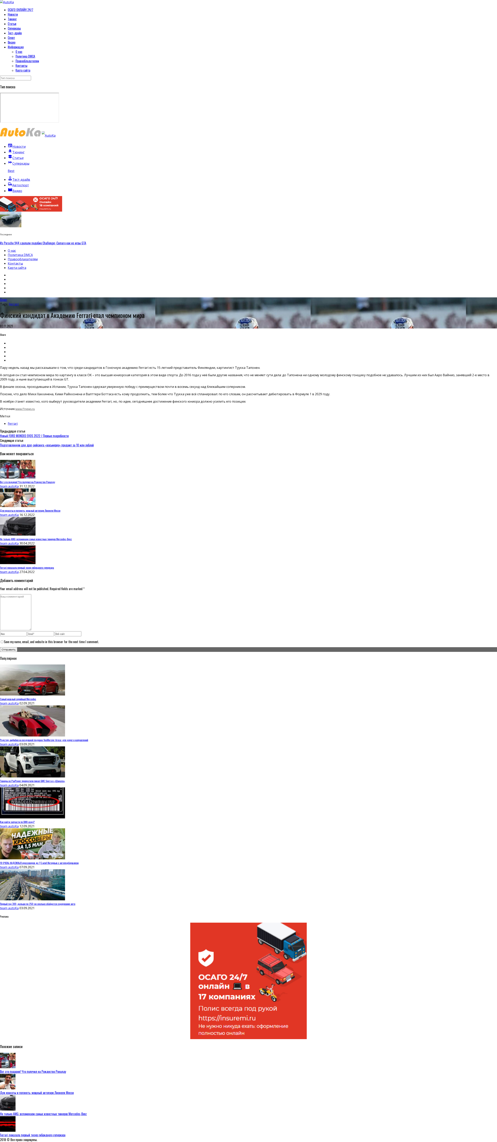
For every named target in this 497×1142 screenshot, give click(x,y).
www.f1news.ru (25, 409)
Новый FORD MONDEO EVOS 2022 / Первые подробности (34, 435)
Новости (13, 14)
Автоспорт (18, 185)
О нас (19, 51)
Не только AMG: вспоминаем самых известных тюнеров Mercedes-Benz (43, 1114)
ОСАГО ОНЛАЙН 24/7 (20, 9)
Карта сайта (23, 70)
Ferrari (14, 304)
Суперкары (14, 28)
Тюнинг (12, 19)
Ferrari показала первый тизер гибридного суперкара (32, 1135)
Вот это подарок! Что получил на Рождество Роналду (33, 1071)
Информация (16, 47)
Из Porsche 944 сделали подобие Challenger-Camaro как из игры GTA (43, 243)
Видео (11, 42)
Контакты (21, 65)
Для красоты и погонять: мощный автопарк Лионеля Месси (37, 1092)
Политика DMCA (25, 56)
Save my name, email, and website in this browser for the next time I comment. (51, 641)
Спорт (11, 37)
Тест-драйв (15, 33)
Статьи (12, 23)
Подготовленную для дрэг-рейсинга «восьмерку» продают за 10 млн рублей (47, 445)
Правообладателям (27, 61)
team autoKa (9, 486)
